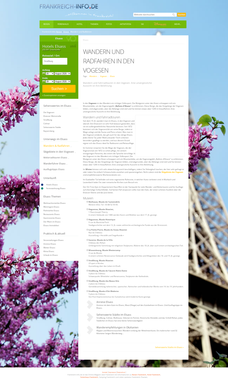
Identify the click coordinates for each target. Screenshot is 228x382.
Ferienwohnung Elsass (55, 188)
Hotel (80, 24)
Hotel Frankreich (153, 374)
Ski (142, 24)
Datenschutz (121, 372)
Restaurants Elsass (51, 214)
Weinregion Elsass (51, 207)
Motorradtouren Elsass (55, 157)
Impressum (112, 372)
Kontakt (104, 372)
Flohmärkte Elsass (51, 210)
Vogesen (103, 76)
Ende (45, 78)
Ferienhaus (63, 24)
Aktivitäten (125, 24)
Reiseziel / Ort (51, 56)
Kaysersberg (48, 131)
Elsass (66, 32)
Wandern (93, 76)
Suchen (181, 14)
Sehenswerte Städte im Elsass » (169, 347)
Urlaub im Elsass (50, 255)
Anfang (46, 70)
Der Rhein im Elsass (51, 221)
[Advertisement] (134, 95)
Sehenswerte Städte (52, 127)
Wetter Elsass (49, 247)
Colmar (46, 123)
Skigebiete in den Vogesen (58, 151)
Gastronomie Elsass (52, 218)
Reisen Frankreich (139, 374)
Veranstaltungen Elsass (53, 240)
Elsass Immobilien (51, 225)
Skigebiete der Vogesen (172, 172)
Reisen (46, 24)
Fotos (109, 24)
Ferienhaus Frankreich (89, 377)
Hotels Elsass (52, 184)
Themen (94, 24)
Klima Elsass (48, 251)
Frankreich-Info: (49, 32)
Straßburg (47, 119)
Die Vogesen (48, 112)
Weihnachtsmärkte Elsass (54, 203)
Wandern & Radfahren (56, 145)
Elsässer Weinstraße (52, 116)
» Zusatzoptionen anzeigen (53, 95)
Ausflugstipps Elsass (54, 169)
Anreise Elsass (49, 244)
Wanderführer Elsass (54, 163)
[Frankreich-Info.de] (69, 6)
